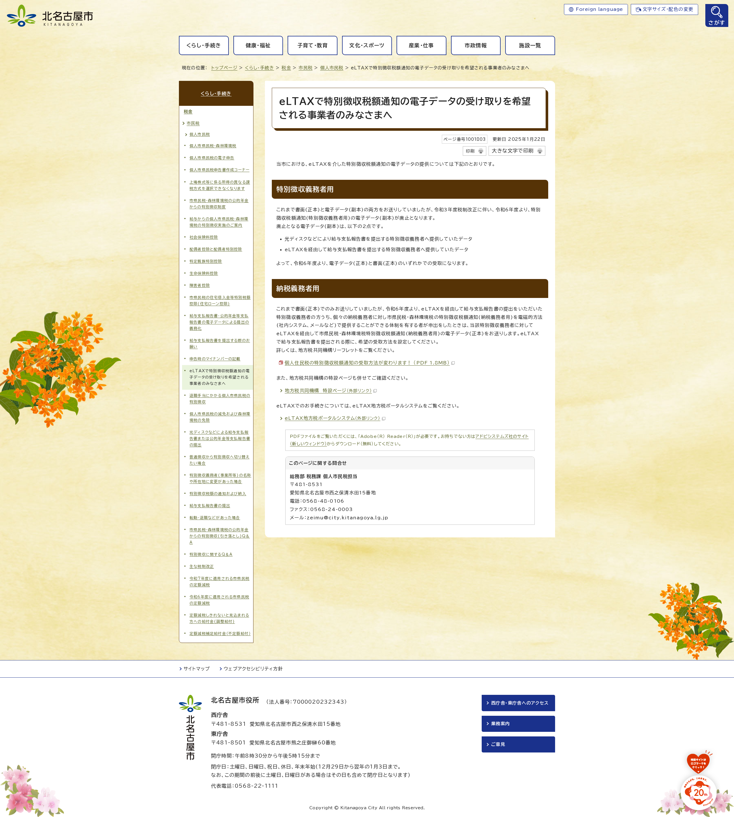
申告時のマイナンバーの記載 (215, 359)
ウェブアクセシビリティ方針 (253, 668)
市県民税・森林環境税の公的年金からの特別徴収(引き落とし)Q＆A (220, 536)
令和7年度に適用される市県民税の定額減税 (219, 582)
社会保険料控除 (204, 237)
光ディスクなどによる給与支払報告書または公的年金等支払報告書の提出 (220, 438)
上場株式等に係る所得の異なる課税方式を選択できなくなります (220, 185)
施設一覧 (530, 45)
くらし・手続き (203, 45)
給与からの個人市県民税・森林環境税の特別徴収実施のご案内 (219, 222)
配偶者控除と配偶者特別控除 (216, 249)
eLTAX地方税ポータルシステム (332, 418)
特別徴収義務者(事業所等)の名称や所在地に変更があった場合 (220, 478)
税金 (286, 68)
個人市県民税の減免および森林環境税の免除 (220, 417)
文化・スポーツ (366, 45)
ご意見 (498, 744)
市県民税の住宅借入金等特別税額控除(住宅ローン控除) (220, 301)
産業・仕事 (421, 45)
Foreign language (599, 9)
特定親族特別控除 (206, 261)
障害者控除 (200, 285)
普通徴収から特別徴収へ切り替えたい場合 (219, 460)
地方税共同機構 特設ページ (328, 390)
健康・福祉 (258, 45)
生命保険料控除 (204, 273)
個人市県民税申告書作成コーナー (219, 170)
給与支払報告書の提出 (210, 506)
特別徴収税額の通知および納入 (218, 494)
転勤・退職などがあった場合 (215, 518)
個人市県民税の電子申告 (212, 158)
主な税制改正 (202, 566)
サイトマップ (197, 668)
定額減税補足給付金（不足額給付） (220, 633)
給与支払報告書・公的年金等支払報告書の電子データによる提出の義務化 (219, 322)
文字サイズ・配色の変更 (668, 9)
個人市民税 (331, 68)
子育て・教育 (312, 45)
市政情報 (476, 45)
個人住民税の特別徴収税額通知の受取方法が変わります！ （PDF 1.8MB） (367, 362)
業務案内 (500, 724)
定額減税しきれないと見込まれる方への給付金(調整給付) (219, 618)
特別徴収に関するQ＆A (211, 554)
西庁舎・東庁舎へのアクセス (519, 703)
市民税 (305, 68)
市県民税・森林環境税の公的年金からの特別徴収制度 (219, 204)
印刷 (470, 151)
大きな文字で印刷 (513, 150)
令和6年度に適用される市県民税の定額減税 (219, 600)
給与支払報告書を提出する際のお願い (220, 344)
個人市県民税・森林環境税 (213, 146)
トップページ (224, 68)
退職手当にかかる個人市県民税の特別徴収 (220, 399)
